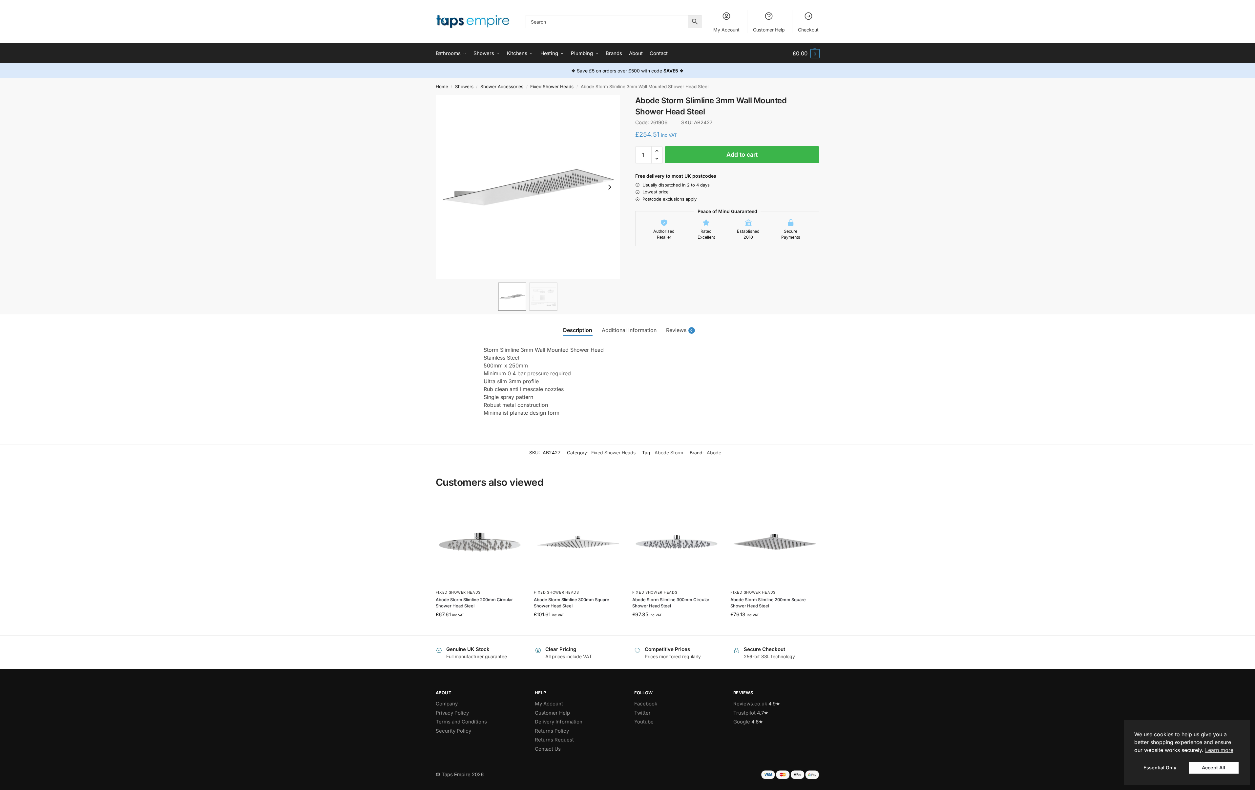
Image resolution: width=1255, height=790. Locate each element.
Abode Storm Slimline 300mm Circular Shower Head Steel (670, 603)
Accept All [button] (1213, 767)
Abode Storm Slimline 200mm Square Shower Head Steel (768, 603)
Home (442, 86)
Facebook (645, 704)
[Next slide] (610, 187)
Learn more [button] (1219, 750)
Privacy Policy (452, 713)
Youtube (644, 722)
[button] (806, 54)
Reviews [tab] (679, 330)
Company (447, 704)
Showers (464, 86)
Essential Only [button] (1159, 767)
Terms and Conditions (461, 722)
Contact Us (548, 749)
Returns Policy (552, 731)
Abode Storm (669, 452)
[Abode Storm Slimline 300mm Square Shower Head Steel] (578, 542)
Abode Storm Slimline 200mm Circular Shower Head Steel (474, 603)
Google (741, 722)
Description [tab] (577, 330)
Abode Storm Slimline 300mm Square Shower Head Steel (571, 603)
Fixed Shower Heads (552, 86)
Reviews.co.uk (750, 704)
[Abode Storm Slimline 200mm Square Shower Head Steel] (774, 542)
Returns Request (554, 740)
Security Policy (453, 731)
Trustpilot (744, 713)
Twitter (642, 713)
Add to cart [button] (479, 628)
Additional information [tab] (629, 330)
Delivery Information (558, 722)
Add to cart (742, 154)
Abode (714, 452)
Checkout (808, 29)
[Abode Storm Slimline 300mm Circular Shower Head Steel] (676, 542)
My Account (726, 29)
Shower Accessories (501, 86)
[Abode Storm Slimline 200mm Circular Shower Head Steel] (480, 542)
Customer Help (769, 29)
